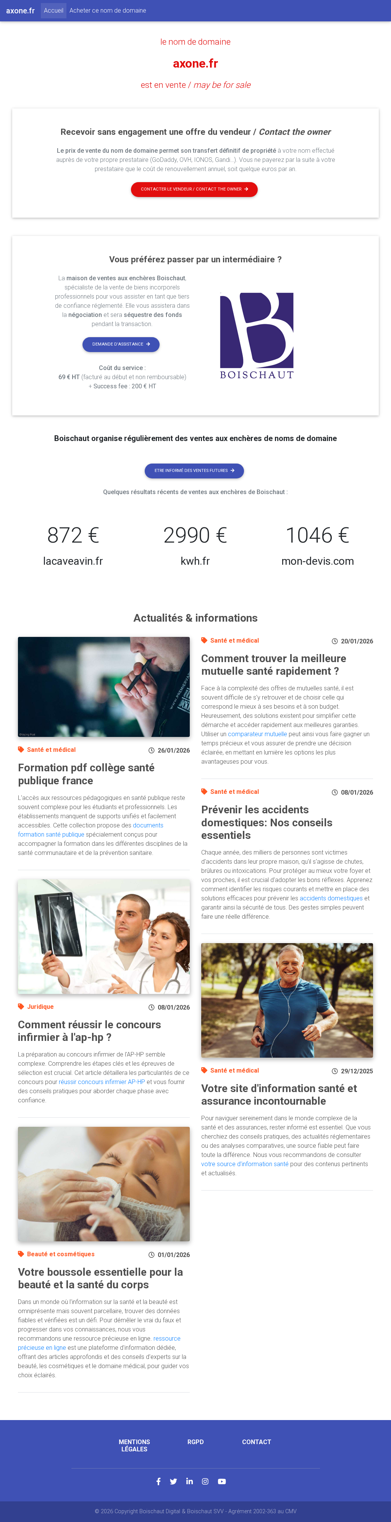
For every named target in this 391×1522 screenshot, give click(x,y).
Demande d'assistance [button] (117, 344)
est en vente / (195, 85)
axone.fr (195, 63)
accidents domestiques (331, 898)
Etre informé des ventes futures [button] (191, 470)
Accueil (55, 10)
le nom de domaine (195, 42)
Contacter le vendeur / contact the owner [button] (191, 189)
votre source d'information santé (245, 1164)
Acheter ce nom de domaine (107, 10)
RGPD (195, 1442)
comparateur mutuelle (257, 734)
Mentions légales (134, 1445)
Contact (256, 1442)
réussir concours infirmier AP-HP (102, 1082)
